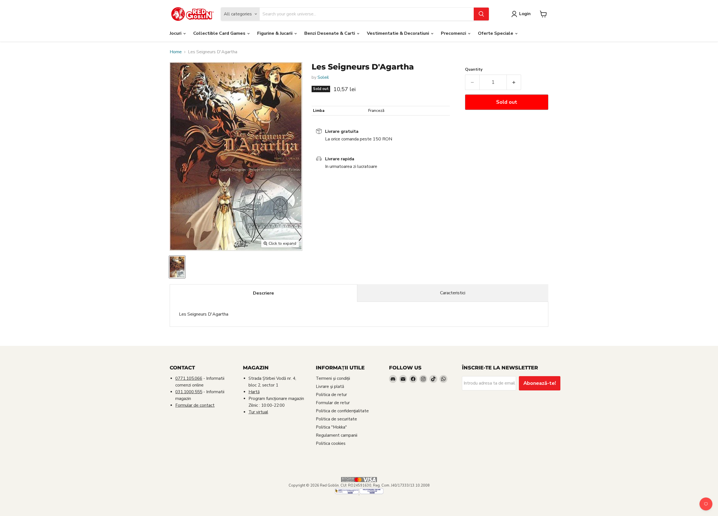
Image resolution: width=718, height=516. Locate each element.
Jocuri (176, 33)
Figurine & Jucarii (275, 33)
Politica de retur (331, 394)
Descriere (263, 293)
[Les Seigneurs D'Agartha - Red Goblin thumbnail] (177, 267)
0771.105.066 (188, 378)
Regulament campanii (336, 435)
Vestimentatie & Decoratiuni (398, 33)
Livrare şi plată (330, 386)
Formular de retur (333, 403)
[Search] (481, 14)
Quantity (473, 69)
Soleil (323, 77)
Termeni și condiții (333, 378)
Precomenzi (454, 33)
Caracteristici (452, 293)
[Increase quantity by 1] (514, 82)
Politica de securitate (336, 419)
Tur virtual (258, 412)
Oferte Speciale (496, 33)
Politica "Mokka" (331, 427)
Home (176, 51)
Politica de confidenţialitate (342, 411)
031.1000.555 (188, 392)
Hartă (254, 392)
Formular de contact (195, 405)
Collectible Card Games (220, 33)
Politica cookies (331, 443)
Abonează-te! (539, 383)
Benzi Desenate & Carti (330, 33)
